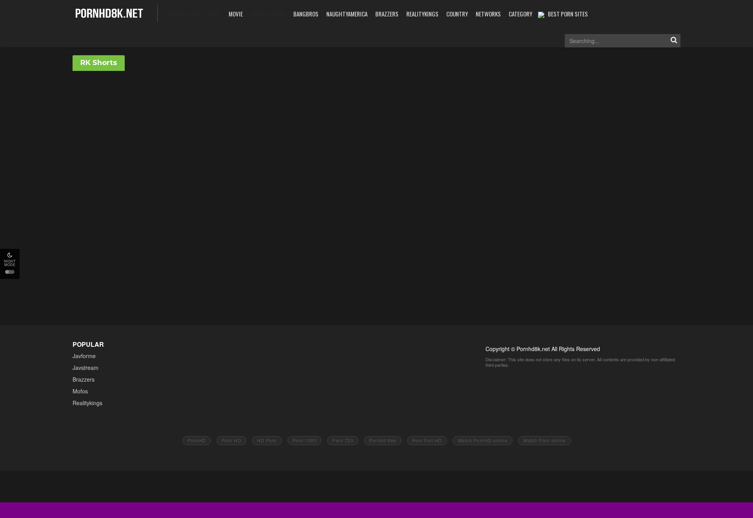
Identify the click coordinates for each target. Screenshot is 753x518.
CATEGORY (520, 13)
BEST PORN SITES (568, 13)
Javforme (84, 356)
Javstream (85, 367)
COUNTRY (457, 13)
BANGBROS (305, 13)
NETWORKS (488, 13)
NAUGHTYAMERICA (346, 13)
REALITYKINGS (422, 13)
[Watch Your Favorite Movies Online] (109, 13)
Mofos (80, 391)
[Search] (673, 40)
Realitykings (87, 403)
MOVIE (236, 13)
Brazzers (84, 379)
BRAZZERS (386, 13)
